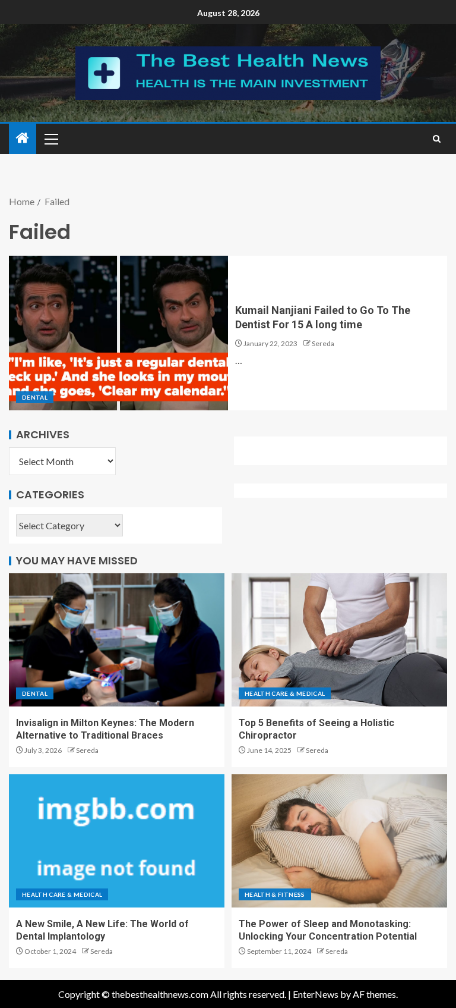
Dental (35, 397)
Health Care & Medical (285, 693)
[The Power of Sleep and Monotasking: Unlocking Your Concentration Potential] (339, 840)
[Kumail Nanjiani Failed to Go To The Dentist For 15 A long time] (118, 333)
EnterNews (315, 994)
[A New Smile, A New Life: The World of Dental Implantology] (116, 840)
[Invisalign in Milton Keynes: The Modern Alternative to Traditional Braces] (116, 639)
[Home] (22, 138)
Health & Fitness (275, 894)
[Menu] (50, 138)
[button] (50, 138)
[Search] (436, 138)
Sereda (323, 343)
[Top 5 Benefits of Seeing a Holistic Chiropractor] (339, 639)
